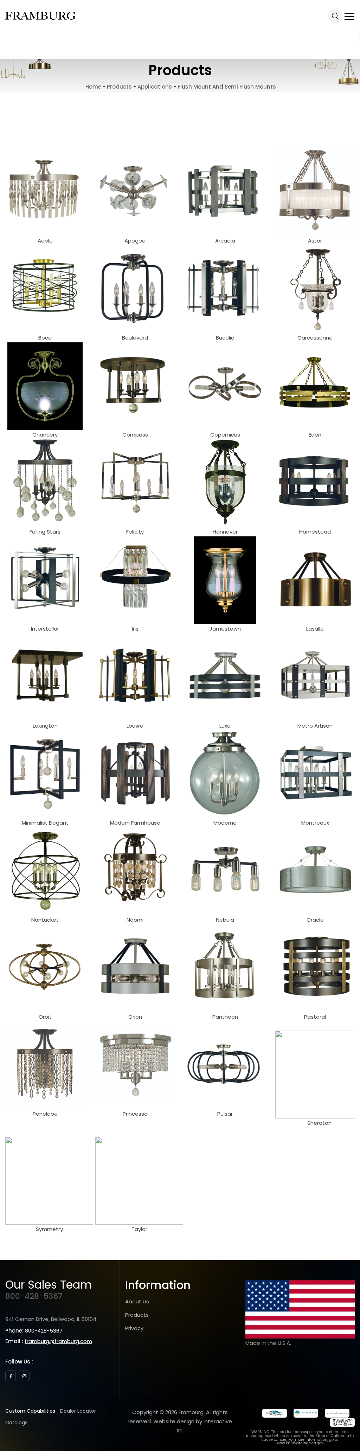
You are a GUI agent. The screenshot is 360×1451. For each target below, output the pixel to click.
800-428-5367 (34, 1296)
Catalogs (16, 1422)
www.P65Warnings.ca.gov (299, 1443)
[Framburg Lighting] (40, 16)
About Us (137, 1301)
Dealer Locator (78, 1410)
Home (92, 86)
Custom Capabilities (30, 1410)
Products (137, 1314)
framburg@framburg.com (58, 1341)
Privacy (134, 1328)
